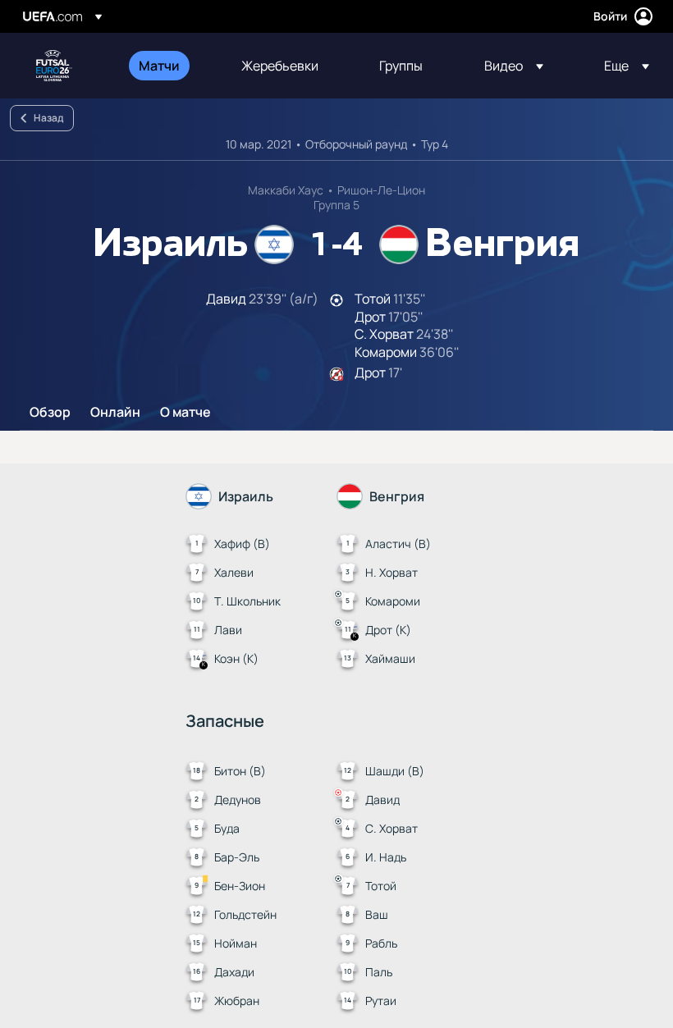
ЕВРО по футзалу (54, 65)
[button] (514, 65)
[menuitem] (169, 65)
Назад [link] (48, 118)
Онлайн (115, 412)
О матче (185, 412)
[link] (159, 65)
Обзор (50, 412)
